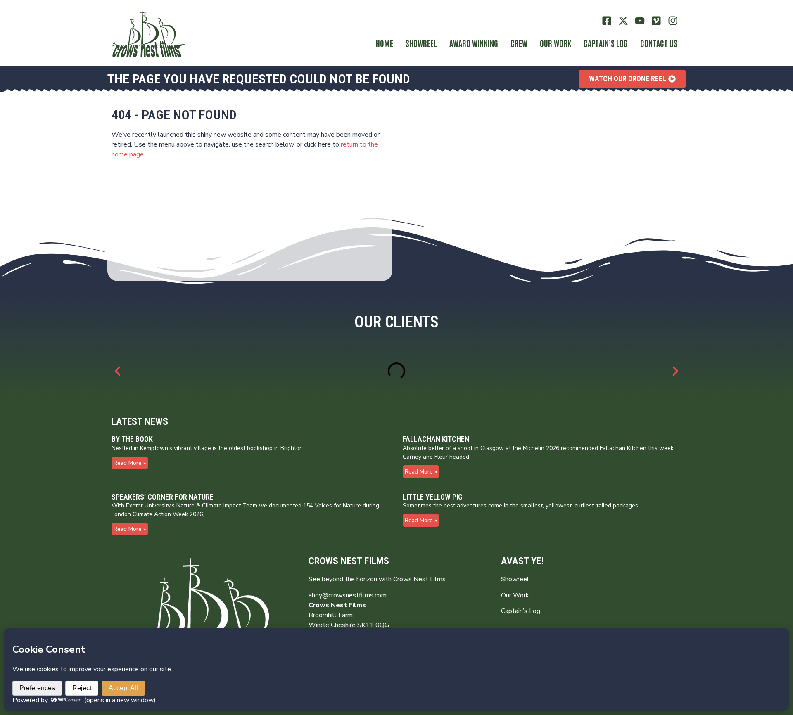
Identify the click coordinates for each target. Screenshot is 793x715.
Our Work (555, 43)
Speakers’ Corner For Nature (163, 496)
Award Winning (473, 43)
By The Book (132, 439)
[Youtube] (640, 21)
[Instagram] (673, 21)
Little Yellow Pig (433, 496)
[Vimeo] (656, 21)
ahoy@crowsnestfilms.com (348, 595)
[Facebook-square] (607, 21)
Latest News (140, 421)
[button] (118, 371)
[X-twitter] (623, 21)
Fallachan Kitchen (436, 439)
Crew (518, 43)
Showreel (421, 43)
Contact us (658, 43)
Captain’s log (606, 43)
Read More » (130, 463)
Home (384, 43)
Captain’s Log (520, 611)
